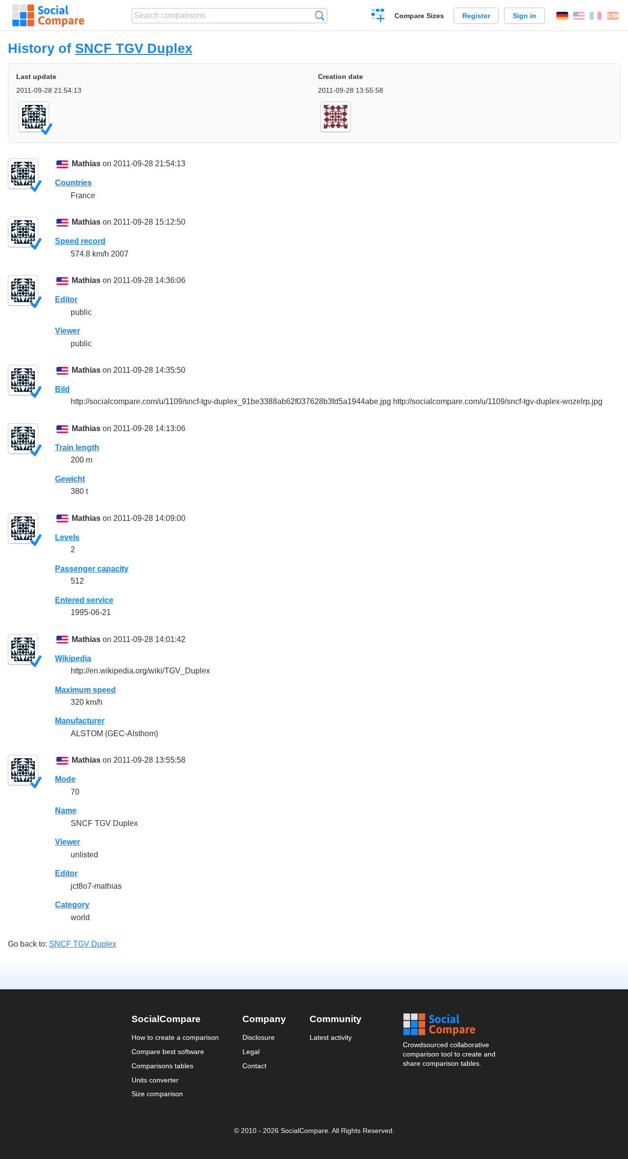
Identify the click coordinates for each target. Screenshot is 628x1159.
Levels (67, 537)
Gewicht (70, 479)
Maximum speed (85, 690)
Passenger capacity (92, 569)
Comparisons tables (162, 1066)
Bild (62, 389)
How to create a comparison (175, 1037)
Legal (251, 1052)
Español (613, 16)
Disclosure (258, 1037)
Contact (254, 1066)
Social (450, 1024)
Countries (73, 183)
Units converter (155, 1080)
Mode (65, 779)
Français (596, 16)
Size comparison (157, 1094)
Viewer (67, 331)
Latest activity (331, 1037)
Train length (77, 447)
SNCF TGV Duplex (133, 48)
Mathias (86, 163)
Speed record (80, 241)
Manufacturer (80, 721)
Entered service (84, 600)
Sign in (524, 16)
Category (72, 905)
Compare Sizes (419, 16)
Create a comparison (378, 16)
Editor (66, 299)
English (579, 16)
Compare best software (167, 1052)
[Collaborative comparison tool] (48, 15)
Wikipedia (73, 658)
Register (476, 16)
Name (66, 810)
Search (319, 15)
